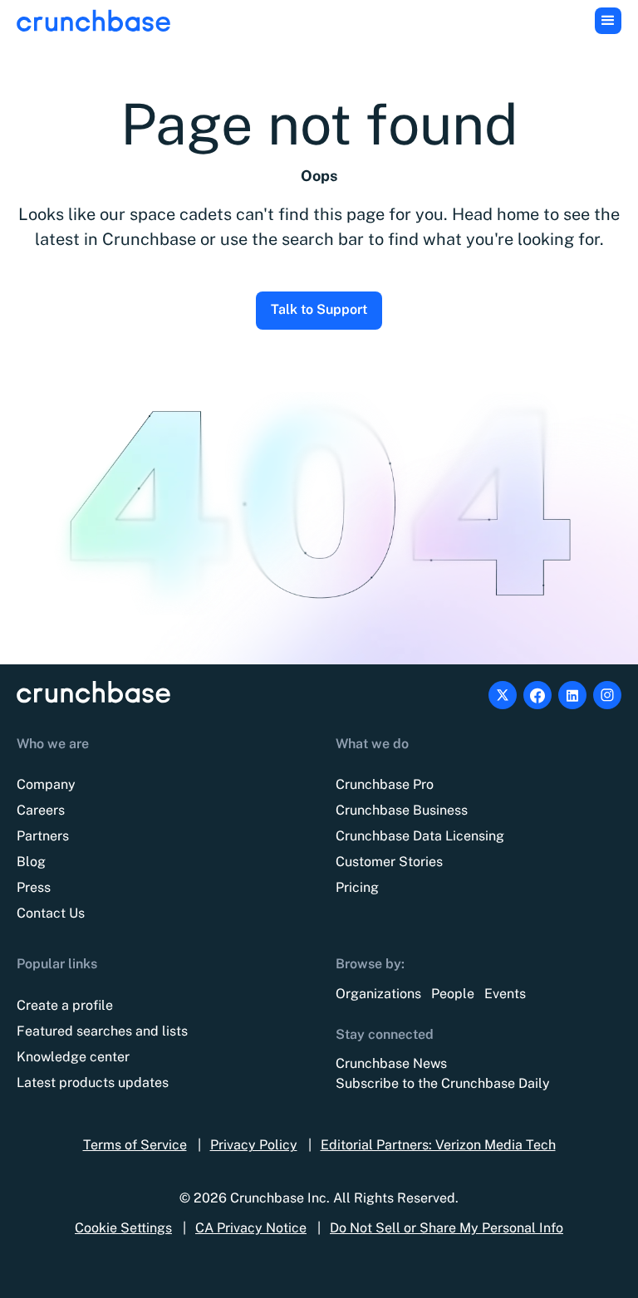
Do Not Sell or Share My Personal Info (446, 1228)
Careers (41, 810)
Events (505, 994)
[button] (608, 20)
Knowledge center (73, 1057)
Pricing (357, 887)
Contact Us (51, 913)
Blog (31, 861)
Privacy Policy (253, 1145)
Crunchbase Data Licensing (420, 836)
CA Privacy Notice (251, 1228)
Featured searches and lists (102, 1031)
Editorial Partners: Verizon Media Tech (438, 1145)
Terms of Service (135, 1145)
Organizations (378, 994)
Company (46, 784)
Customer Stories (389, 861)
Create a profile (65, 1005)
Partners (43, 836)
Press (34, 887)
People (452, 994)
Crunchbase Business (402, 810)
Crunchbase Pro (385, 784)
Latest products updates (93, 1082)
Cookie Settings (123, 1228)
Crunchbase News (391, 1063)
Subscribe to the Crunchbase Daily (443, 1083)
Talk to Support (319, 309)
